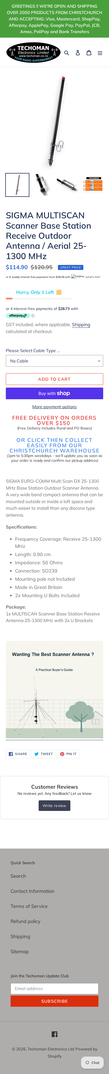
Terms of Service (29, 906)
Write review (54, 805)
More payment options (54, 406)
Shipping (81, 324)
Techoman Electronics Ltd (51, 1048)
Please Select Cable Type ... (33, 350)
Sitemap (20, 951)
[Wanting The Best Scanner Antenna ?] (54, 737)
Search (18, 876)
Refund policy (25, 921)
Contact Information (32, 891)
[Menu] (100, 52)
